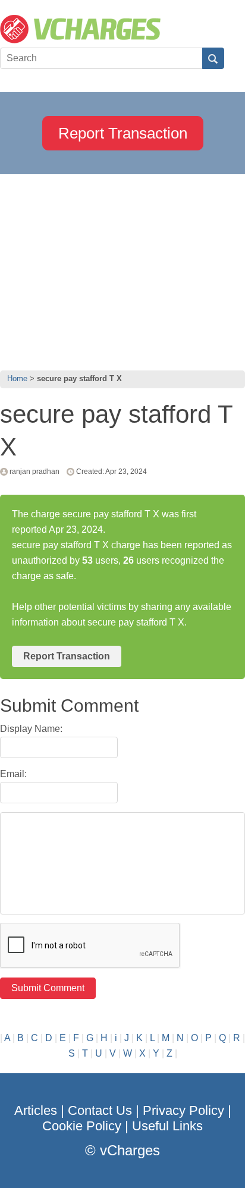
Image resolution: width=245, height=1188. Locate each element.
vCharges (130, 1150)
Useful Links (167, 1125)
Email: (13, 774)
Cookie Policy (81, 1125)
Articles (35, 1110)
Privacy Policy (183, 1110)
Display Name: (31, 729)
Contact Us (100, 1110)
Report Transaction (122, 133)
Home (17, 378)
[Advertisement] (122, 269)
